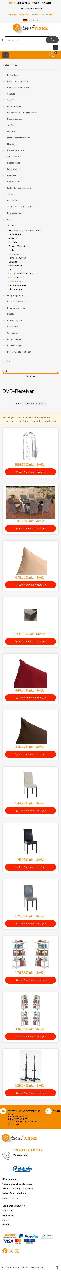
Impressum (7, 1210)
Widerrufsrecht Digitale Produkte (17, 1188)
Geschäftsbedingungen (13, 1205)
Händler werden (10, 1179)
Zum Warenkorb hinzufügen (32, 471)
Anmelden (12, 14)
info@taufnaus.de (27, 1162)
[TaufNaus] (19, 1137)
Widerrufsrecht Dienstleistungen (17, 1183)
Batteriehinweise (10, 1198)
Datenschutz (8, 1215)
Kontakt (6, 1219)
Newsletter (44, 14)
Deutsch (31, 20)
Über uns (6, 1224)
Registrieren (24, 14)
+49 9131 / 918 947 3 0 (27, 1150)
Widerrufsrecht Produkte (14, 1193)
